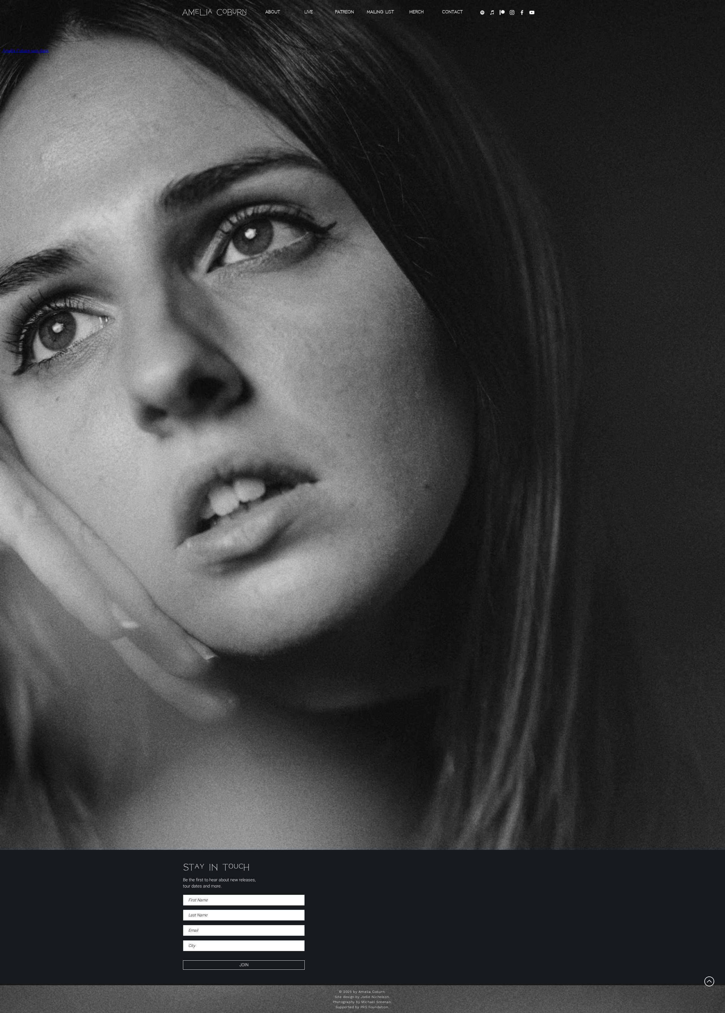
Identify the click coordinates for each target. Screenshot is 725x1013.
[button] (380, 12)
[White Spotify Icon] (482, 12)
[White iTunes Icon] (492, 12)
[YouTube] (532, 12)
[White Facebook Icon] (522, 12)
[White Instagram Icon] (512, 12)
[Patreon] (502, 12)
